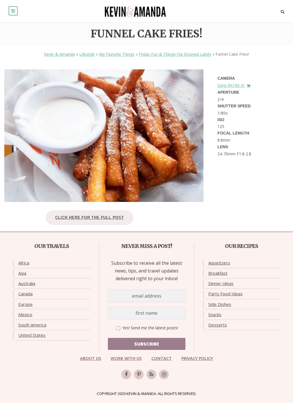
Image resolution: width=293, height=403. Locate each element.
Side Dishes (219, 304)
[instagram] (164, 374)
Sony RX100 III (231, 85)
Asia (22, 273)
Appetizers (219, 263)
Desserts (217, 325)
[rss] (151, 374)
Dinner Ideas (220, 283)
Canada (25, 293)
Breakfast (217, 273)
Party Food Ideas (225, 293)
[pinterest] (139, 374)
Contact (161, 358)
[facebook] (126, 374)
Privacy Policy (197, 358)
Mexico (25, 314)
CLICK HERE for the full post (89, 217)
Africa (23, 263)
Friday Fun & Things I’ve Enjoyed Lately (175, 54)
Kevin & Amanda (59, 54)
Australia (26, 283)
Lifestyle (87, 54)
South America (32, 325)
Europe (25, 304)
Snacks (214, 314)
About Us (90, 358)
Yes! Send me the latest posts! (149, 327)
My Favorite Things (116, 54)
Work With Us (126, 358)
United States (31, 335)
